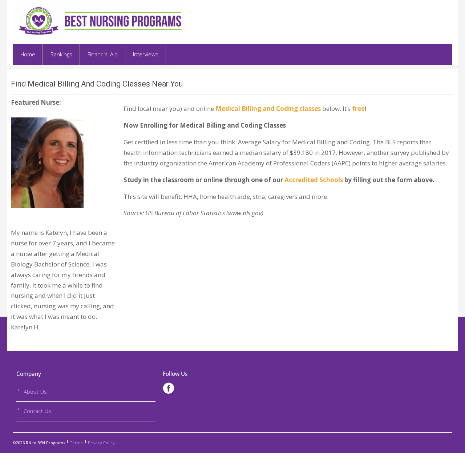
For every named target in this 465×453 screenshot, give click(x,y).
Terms (76, 442)
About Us (35, 391)
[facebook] (168, 389)
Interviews (145, 54)
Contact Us (37, 410)
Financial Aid (103, 54)
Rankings (61, 54)
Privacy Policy (101, 442)
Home (27, 54)
